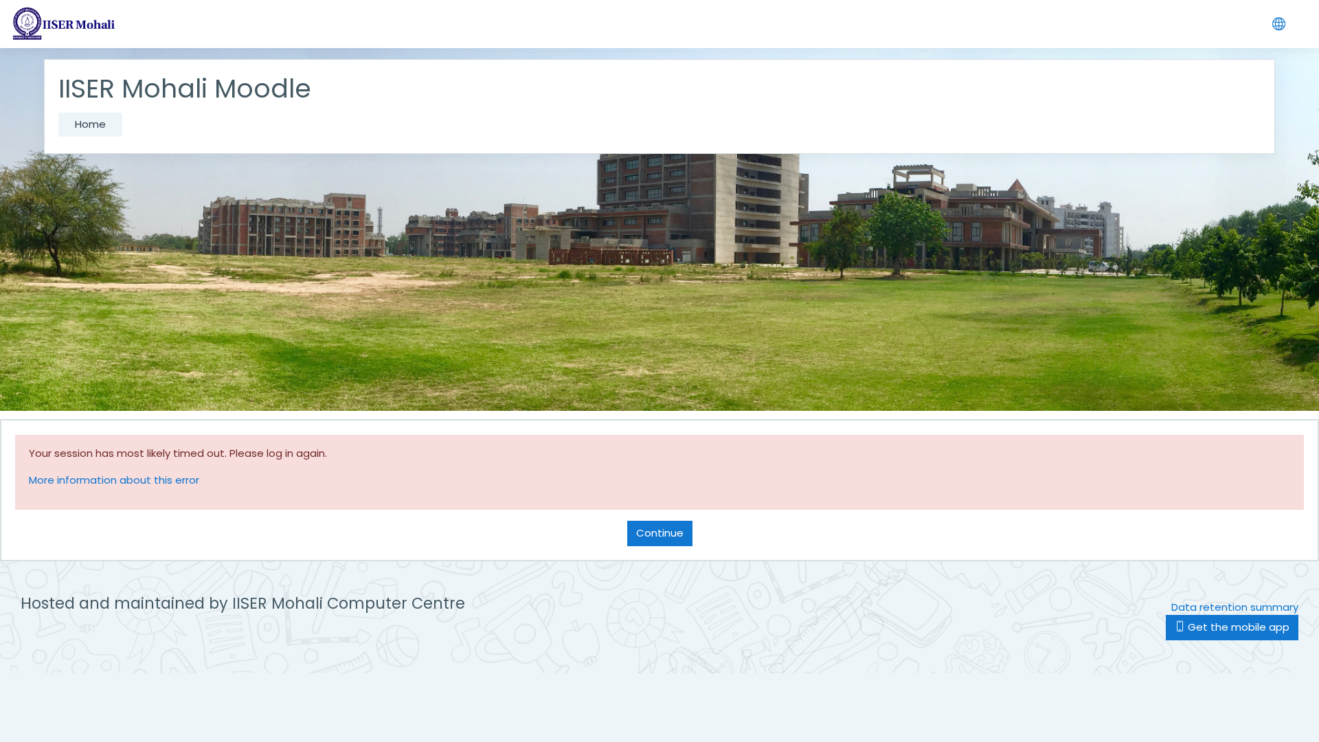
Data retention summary (1234, 607)
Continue (660, 533)
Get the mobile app (1237, 627)
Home (90, 124)
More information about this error (114, 480)
